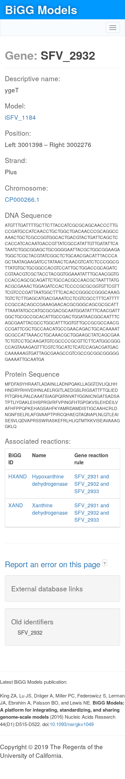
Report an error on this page (54, 563)
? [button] (105, 563)
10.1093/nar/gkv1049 (72, 724)
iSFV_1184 (20, 117)
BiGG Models (41, 9)
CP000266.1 (22, 199)
